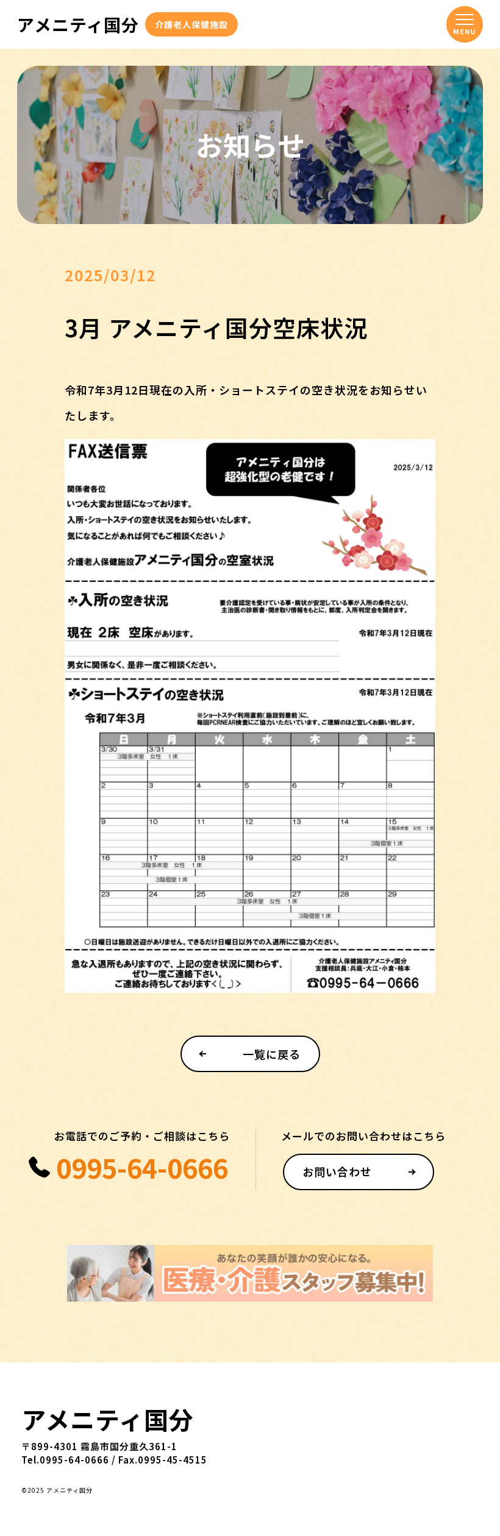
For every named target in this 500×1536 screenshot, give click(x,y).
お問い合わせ (337, 1171)
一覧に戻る (272, 1054)
